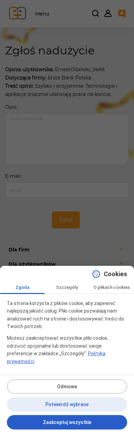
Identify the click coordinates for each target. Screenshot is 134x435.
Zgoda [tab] (22, 287)
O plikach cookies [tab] (111, 287)
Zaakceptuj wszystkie (67, 422)
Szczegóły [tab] (67, 287)
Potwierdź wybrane (67, 404)
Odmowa (67, 386)
